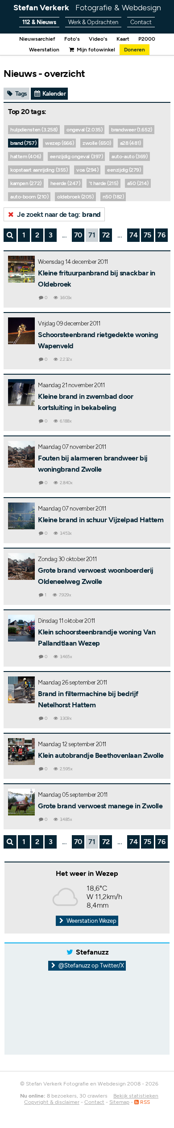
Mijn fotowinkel (95, 49)
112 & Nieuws (39, 22)
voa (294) (87, 170)
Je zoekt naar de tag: (58, 214)
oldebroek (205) (75, 197)
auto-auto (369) (129, 156)
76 (161, 235)
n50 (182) (113, 197)
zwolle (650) (97, 143)
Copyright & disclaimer (51, 1102)
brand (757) (23, 143)
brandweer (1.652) (131, 130)
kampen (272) (25, 183)
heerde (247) (65, 183)
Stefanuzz (92, 952)
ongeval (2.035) (84, 130)
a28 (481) (130, 143)
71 (91, 235)
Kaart (122, 39)
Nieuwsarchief (37, 39)
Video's (98, 39)
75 (147, 235)
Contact (141, 22)
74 (133, 235)
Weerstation (44, 49)
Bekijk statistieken (135, 1096)
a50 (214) (138, 183)
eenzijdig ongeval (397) (76, 156)
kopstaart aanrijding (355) (38, 170)
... (64, 235)
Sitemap (119, 1102)
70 (78, 235)
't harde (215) (103, 183)
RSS (144, 1102)
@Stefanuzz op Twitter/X (90, 965)
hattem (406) (25, 156)
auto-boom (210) (29, 197)
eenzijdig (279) (124, 170)
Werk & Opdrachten (93, 22)
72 (106, 235)
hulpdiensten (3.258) (34, 130)
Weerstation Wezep (90, 920)
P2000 (146, 39)
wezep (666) (59, 143)
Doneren (134, 49)
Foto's (72, 39)
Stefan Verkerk (87, 8)
